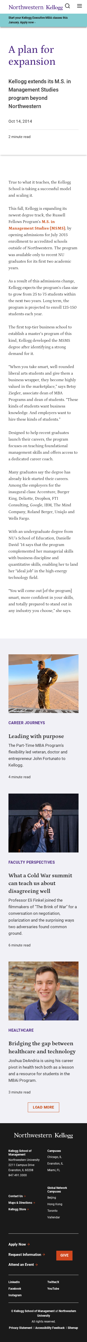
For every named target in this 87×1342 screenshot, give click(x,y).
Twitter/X (53, 1282)
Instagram (15, 1295)
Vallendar (53, 1217)
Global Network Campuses (57, 1189)
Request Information (24, 1254)
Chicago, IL (54, 1157)
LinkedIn (14, 1282)
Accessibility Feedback (50, 1328)
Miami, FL (53, 1170)
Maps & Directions (20, 1202)
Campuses (54, 1151)
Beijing (51, 1197)
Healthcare (21, 1030)
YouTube (53, 1288)
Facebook (14, 1288)
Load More (43, 1107)
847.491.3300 (17, 1175)
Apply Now (17, 1244)
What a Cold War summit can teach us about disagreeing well (40, 883)
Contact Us (15, 1196)
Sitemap (73, 1328)
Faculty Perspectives (31, 862)
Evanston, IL (55, 1163)
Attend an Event (21, 1264)
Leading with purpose (36, 736)
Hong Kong (54, 1204)
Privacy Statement (20, 1328)
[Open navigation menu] (79, 6)
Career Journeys (26, 723)
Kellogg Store (17, 1209)
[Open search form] (69, 6)
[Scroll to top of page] (79, 1316)
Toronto (52, 1210)
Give (64, 1255)
